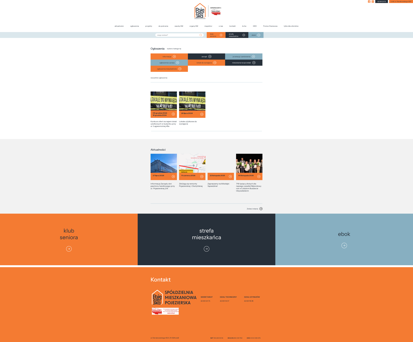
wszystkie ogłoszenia (159, 78)
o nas (221, 26)
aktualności (119, 26)
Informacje (167, 56)
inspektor (208, 26)
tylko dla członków (291, 26)
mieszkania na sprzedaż (241, 63)
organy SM (194, 26)
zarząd (204, 56)
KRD (255, 26)
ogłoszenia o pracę (166, 63)
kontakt (232, 26)
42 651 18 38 (248, 301)
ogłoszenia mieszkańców (167, 69)
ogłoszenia (134, 26)
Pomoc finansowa (270, 26)
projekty (148, 26)
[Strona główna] (207, 11)
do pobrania (163, 26)
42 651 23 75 (205, 301)
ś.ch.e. (244, 26)
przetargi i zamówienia (241, 56)
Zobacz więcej (252, 209)
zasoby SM (179, 26)
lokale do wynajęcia (204, 63)
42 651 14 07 (224, 301)
